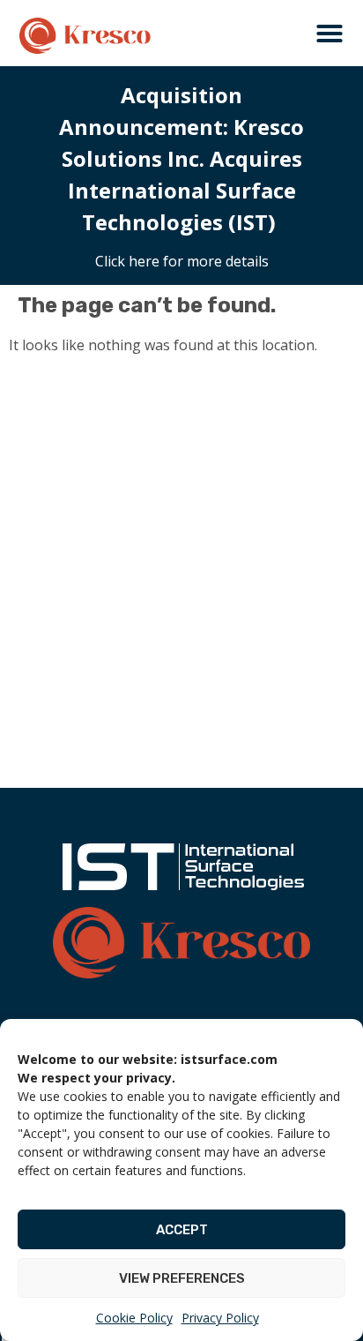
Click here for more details (182, 261)
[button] (329, 33)
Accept (182, 1230)
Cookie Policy (134, 1317)
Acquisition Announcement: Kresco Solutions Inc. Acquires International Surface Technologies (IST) (181, 158)
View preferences (182, 1278)
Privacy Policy (220, 1317)
